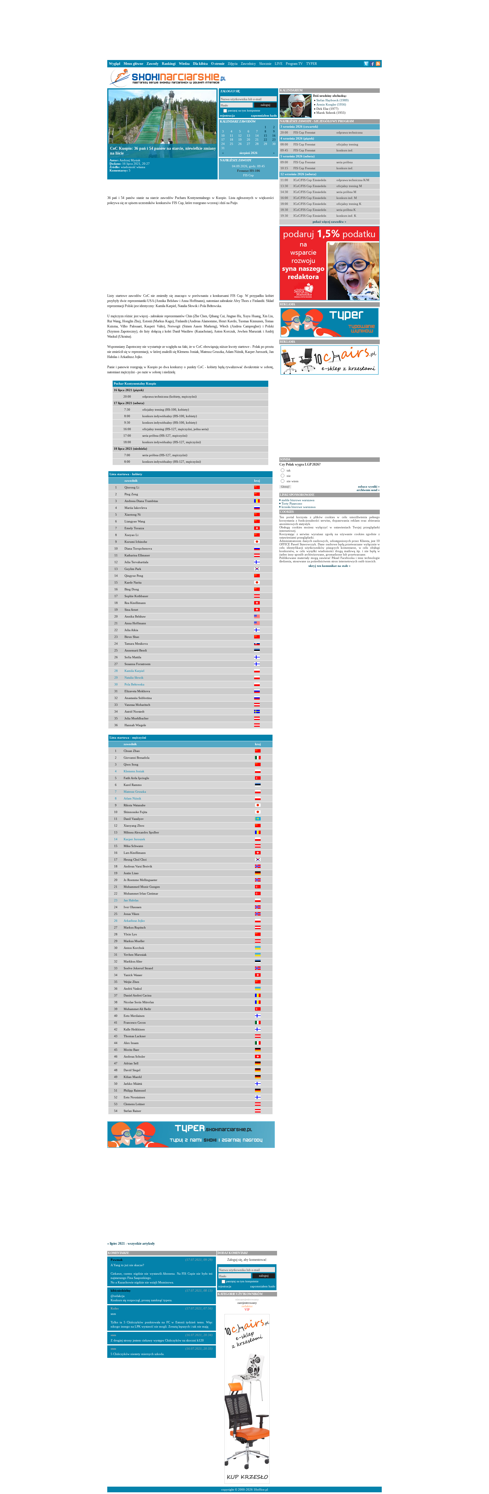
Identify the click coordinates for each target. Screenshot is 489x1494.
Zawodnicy (248, 64)
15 (265, 135)
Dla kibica (200, 64)
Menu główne (133, 64)
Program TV (294, 64)
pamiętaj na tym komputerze (244, 110)
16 (274, 135)
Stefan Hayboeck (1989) (332, 100)
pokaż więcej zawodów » (329, 221)
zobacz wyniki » (369, 486)
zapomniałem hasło (264, 115)
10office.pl (261, 1489)
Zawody (152, 64)
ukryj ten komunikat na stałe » (329, 565)
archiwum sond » (368, 490)
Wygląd (114, 64)
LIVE (278, 64)
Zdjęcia (232, 64)
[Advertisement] (244, 29)
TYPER (311, 64)
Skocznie (265, 64)
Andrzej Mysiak (129, 160)
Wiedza (184, 64)
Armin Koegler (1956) (331, 104)
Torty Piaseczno (292, 503)
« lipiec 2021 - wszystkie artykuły (131, 1244)
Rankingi (168, 64)
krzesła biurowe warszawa (299, 507)
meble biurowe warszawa (298, 500)
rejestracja (227, 115)
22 (265, 139)
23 (274, 139)
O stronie (217, 64)
